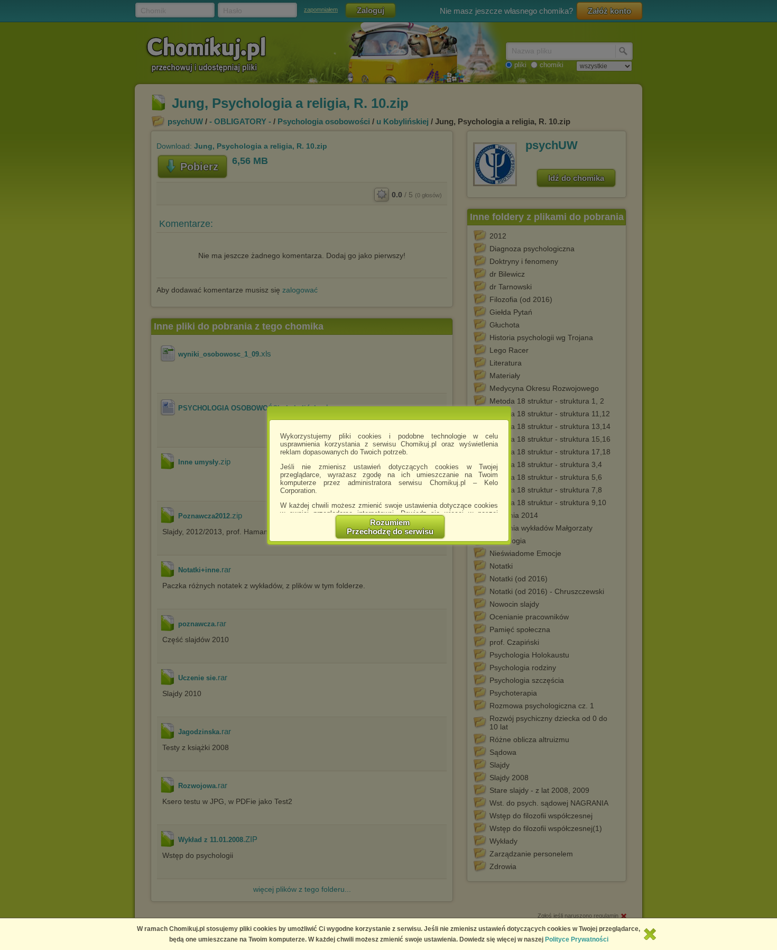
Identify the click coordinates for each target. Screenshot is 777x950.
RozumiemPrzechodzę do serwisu (390, 527)
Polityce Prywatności (576, 939)
